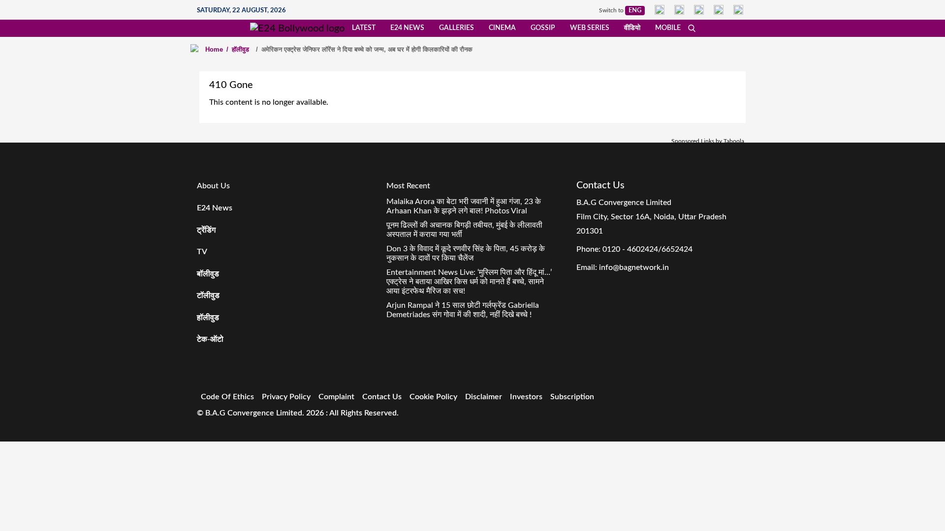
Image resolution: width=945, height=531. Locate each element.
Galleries (456, 28)
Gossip (543, 28)
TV (202, 252)
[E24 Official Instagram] (679, 10)
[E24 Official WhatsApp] (719, 10)
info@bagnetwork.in (634, 267)
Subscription (572, 397)
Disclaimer (483, 397)
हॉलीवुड (237, 49)
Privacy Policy (286, 397)
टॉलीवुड (208, 295)
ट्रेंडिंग (206, 230)
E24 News (407, 28)
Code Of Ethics (227, 397)
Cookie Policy (433, 397)
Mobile (668, 28)
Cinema (502, 28)
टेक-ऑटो (210, 339)
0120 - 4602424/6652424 (647, 249)
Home (214, 49)
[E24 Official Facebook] (659, 10)
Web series (589, 28)
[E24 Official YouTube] (738, 10)
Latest (364, 28)
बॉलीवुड (208, 274)
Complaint (336, 397)
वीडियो (632, 28)
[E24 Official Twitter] (699, 10)
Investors (526, 397)
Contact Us (382, 397)
